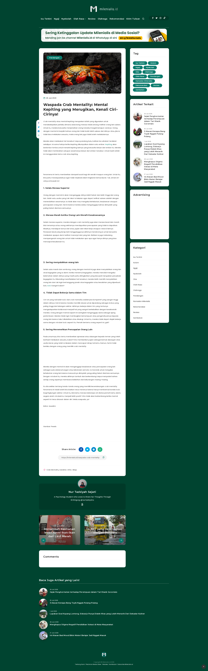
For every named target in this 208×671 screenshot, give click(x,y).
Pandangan (54, 58)
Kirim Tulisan (133, 19)
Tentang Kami (80, 664)
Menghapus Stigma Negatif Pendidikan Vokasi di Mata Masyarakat (153, 165)
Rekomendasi (117, 19)
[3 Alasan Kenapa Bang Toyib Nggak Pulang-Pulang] (137, 131)
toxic (49, 285)
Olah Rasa (79, 19)
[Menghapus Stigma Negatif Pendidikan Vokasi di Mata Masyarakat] (137, 162)
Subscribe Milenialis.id (125, 664)
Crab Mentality (52, 470)
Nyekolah (66, 19)
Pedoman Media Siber (93, 664)
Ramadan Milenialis (144, 81)
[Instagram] (160, 18)
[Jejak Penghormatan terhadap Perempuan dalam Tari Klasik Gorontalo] (137, 116)
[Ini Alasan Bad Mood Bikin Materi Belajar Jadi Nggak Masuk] (137, 177)
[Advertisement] (85, 163)
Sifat (69, 470)
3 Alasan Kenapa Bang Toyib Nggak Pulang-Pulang (154, 133)
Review (92, 19)
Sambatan (140, 90)
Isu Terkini (46, 19)
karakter (63, 470)
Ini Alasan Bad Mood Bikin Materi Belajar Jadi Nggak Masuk (153, 179)
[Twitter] (157, 18)
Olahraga (102, 19)
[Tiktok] (164, 18)
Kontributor (113, 664)
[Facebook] (152, 18)
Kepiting (108, 144)
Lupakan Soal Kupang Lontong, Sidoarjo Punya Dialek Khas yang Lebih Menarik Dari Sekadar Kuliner (154, 149)
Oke (137, 72)
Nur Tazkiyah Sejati (82, 491)
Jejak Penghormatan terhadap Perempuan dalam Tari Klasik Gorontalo (154, 120)
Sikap (74, 470)
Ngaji (56, 19)
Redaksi (105, 664)
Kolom (153, 63)
